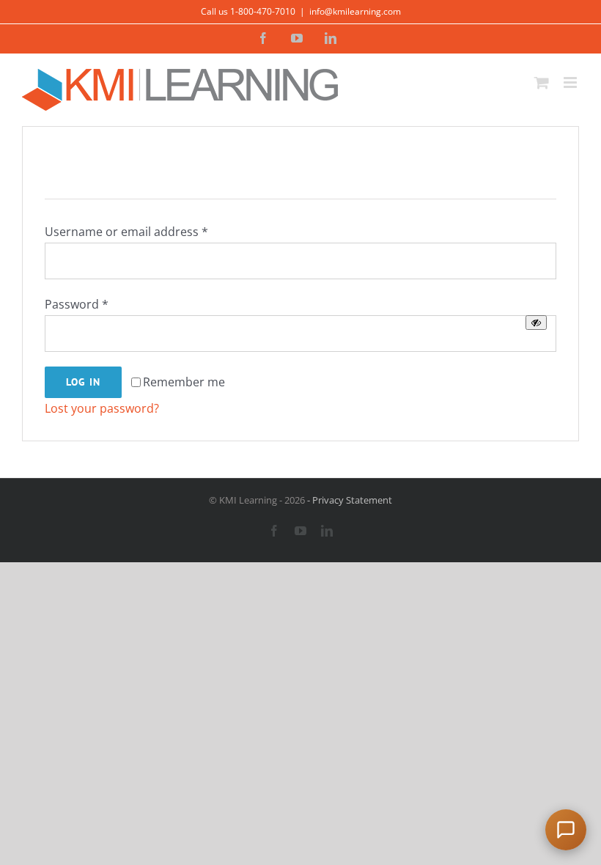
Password (76, 304)
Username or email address (126, 232)
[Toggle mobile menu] (571, 82)
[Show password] (536, 322)
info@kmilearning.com (355, 11)
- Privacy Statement (348, 500)
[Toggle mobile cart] (541, 82)
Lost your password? (102, 408)
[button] (565, 829)
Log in (83, 382)
